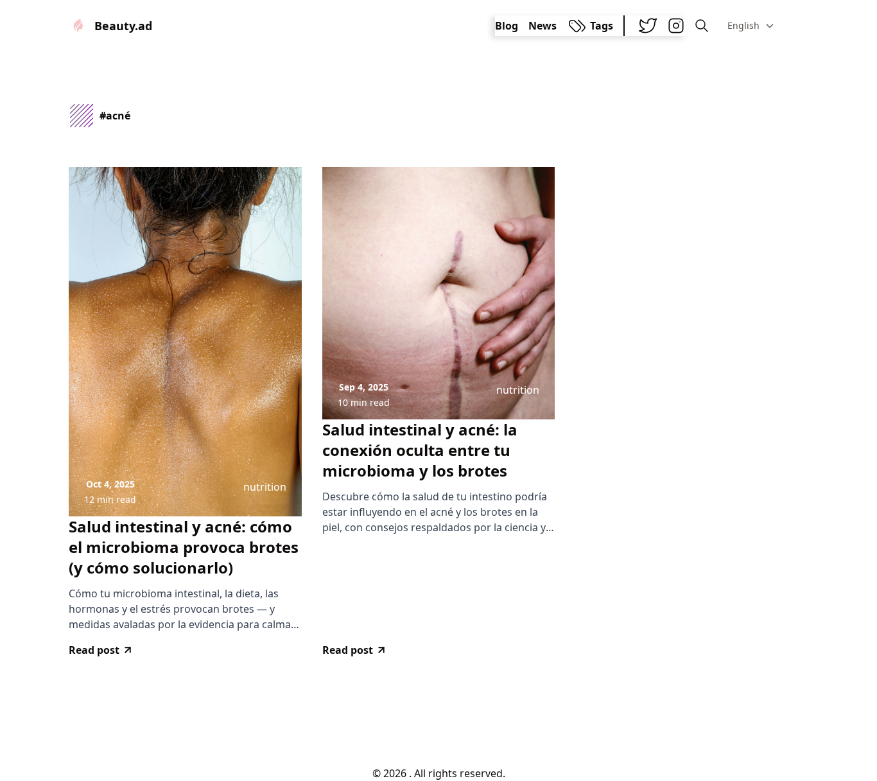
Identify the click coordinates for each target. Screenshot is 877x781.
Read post (94, 650)
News (542, 26)
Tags (601, 26)
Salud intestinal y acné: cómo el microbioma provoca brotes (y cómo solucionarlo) (184, 547)
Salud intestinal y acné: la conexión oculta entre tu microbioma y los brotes (419, 450)
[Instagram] (676, 25)
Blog (506, 26)
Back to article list (438, 722)
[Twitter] (648, 25)
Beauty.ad (123, 25)
